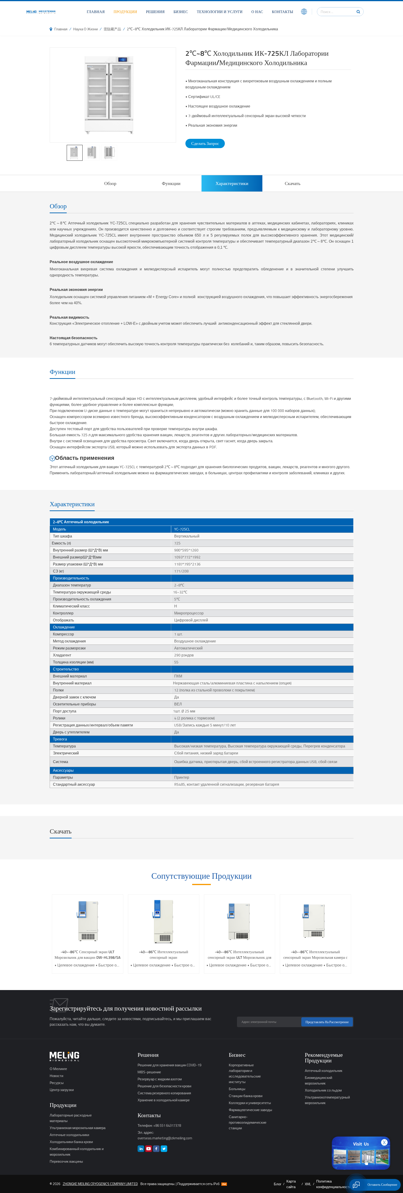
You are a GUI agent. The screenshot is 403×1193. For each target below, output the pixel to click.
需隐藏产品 (112, 29)
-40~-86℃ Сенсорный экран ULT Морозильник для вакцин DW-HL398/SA (88, 954)
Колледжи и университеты (250, 1102)
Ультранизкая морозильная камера (77, 1127)
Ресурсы (57, 1082)
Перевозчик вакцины (66, 1161)
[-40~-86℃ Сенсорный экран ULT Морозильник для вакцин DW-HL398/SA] (88, 922)
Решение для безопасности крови (164, 1086)
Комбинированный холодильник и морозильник (77, 1151)
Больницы (237, 1088)
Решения (155, 11)
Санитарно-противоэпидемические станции (247, 1122)
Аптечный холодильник (323, 1070)
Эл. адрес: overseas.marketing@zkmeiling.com (165, 1135)
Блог (277, 1184)
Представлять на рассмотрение (327, 1021)
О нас (257, 11)
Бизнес (181, 11)
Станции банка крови (245, 1095)
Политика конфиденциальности (333, 1184)
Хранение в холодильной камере (164, 1100)
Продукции (125, 11)
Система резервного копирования (164, 1093)
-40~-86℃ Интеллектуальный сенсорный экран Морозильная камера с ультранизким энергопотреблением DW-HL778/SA (315, 954)
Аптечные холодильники (69, 1134)
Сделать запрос (205, 143)
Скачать (292, 183)
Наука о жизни (85, 29)
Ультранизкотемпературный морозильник (327, 1100)
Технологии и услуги (220, 11)
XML (308, 1184)
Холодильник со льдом (323, 1090)
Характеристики (231, 183)
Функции (171, 183)
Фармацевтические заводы (250, 1109)
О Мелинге (58, 1068)
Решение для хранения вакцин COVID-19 (169, 1065)
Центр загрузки (62, 1089)
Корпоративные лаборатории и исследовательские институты (245, 1073)
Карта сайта (291, 1184)
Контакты (282, 11)
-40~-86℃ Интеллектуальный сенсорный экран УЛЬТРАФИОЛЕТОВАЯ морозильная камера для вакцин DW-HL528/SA (163, 954)
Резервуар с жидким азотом (160, 1079)
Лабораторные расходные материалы (71, 1118)
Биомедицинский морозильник (318, 1080)
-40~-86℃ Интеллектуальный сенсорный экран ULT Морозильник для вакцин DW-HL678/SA (239, 954)
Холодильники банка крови (71, 1141)
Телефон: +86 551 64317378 (159, 1125)
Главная (96, 11)
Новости (56, 1075)
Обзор (110, 183)
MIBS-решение (149, 1072)
